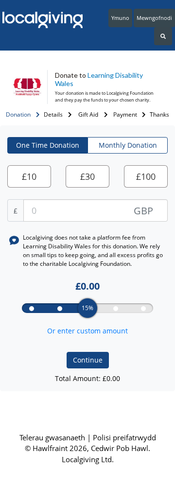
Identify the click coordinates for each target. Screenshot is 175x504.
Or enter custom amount (87, 330)
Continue (88, 360)
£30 (87, 176)
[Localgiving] (40, 20)
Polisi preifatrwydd (124, 437)
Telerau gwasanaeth (53, 437)
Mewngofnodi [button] (154, 17)
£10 (29, 176)
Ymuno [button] (120, 17)
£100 (146, 176)
